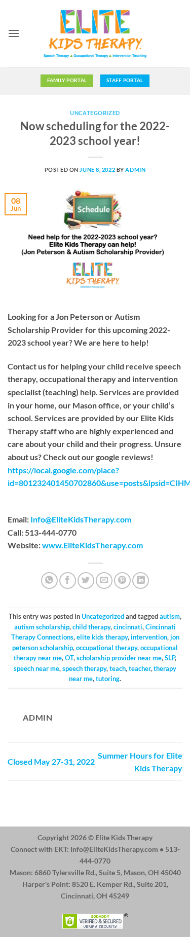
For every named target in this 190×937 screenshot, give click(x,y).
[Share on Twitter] (86, 580)
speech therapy (84, 668)
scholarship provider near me (119, 658)
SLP (170, 658)
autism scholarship (41, 627)
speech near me (36, 668)
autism (170, 616)
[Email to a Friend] (104, 580)
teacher (139, 668)
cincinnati (127, 627)
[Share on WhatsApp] (49, 580)
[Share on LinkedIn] (140, 580)
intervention (149, 637)
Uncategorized (95, 112)
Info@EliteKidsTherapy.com (80, 519)
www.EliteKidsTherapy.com (92, 545)
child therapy (91, 627)
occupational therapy (106, 648)
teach (117, 668)
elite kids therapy (102, 637)
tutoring (108, 678)
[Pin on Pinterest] (122, 580)
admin (135, 169)
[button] (14, 33)
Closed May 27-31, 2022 (51, 761)
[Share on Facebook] (67, 580)
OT (69, 658)
